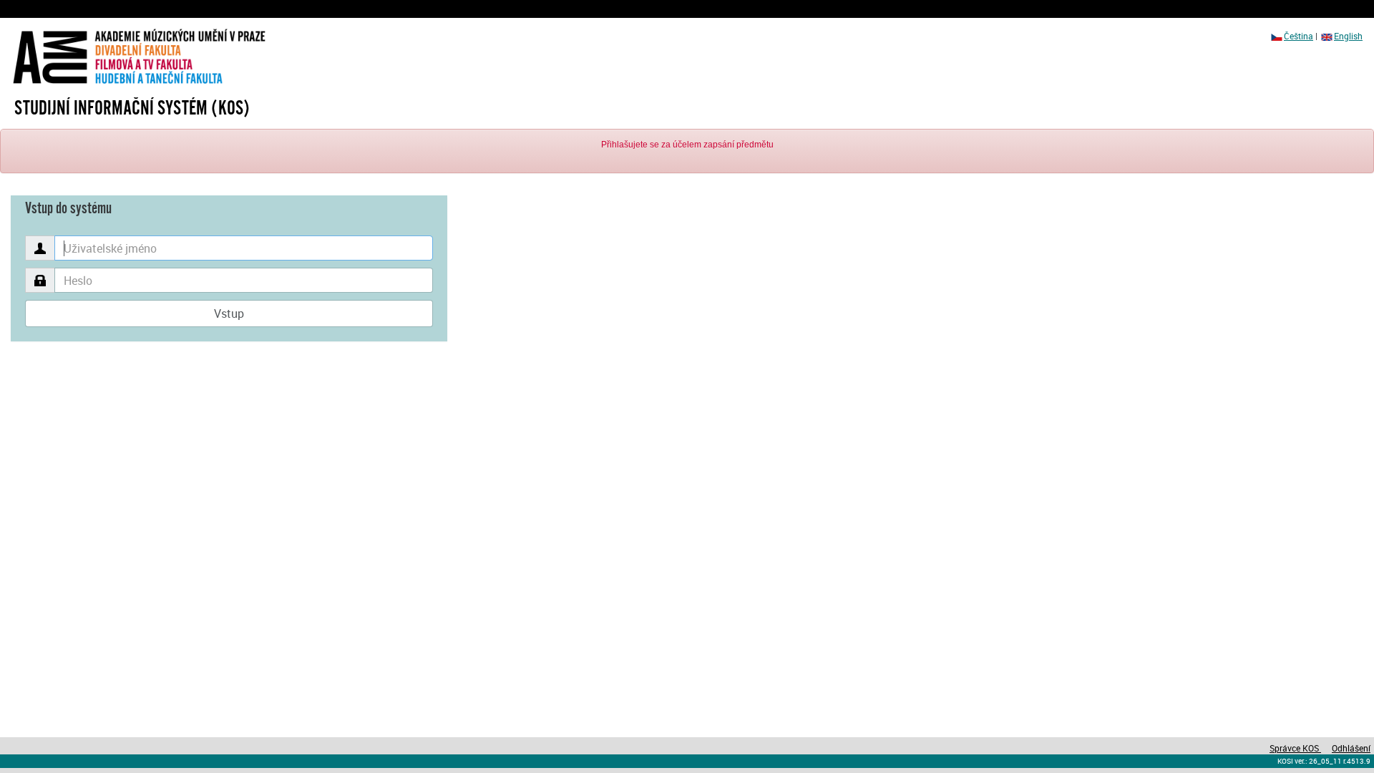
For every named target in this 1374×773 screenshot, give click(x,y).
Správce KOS (1295, 748)
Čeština (1298, 36)
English (1348, 36)
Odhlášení (1351, 748)
